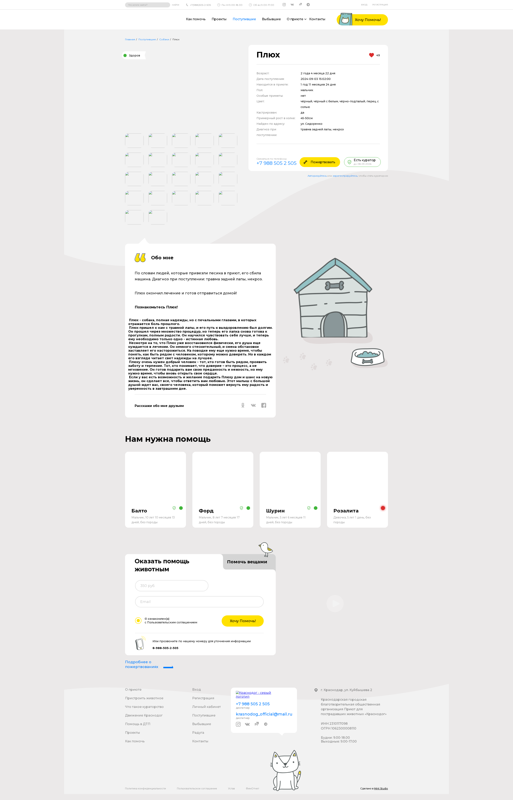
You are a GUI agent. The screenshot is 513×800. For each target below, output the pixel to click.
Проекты (219, 19)
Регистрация (380, 4)
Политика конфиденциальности (145, 788)
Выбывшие (271, 19)
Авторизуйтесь (317, 175)
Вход (364, 4)
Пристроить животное (144, 698)
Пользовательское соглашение (197, 788)
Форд (206, 511)
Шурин (275, 511)
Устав (231, 788)
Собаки (164, 39)
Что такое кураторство (144, 707)
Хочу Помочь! (243, 621)
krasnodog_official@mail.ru (264, 714)
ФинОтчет (252, 788)
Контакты (317, 19)
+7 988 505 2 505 (276, 163)
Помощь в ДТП (137, 724)
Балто (139, 511)
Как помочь (196, 19)
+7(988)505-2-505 (200, 4)
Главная (130, 39)
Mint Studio (381, 788)
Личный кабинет (206, 707)
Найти (175, 5)
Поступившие (244, 19)
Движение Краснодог (144, 715)
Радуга (198, 733)
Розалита (345, 511)
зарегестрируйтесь (345, 175)
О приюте (133, 689)
